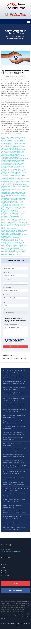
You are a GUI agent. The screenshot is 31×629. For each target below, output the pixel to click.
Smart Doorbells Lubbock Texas (11, 233)
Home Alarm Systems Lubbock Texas (12, 183)
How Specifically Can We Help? (11, 324)
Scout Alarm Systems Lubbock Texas (12, 218)
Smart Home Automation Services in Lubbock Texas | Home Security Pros (13, 483)
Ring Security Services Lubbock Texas (12, 213)
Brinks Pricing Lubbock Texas (10, 168)
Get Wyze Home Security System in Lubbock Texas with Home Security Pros (14, 511)
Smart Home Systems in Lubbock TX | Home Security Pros (13, 506)
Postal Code (6, 295)
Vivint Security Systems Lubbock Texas (13, 253)
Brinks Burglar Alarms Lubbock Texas (12, 163)
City (4, 302)
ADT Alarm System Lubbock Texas (12, 139)
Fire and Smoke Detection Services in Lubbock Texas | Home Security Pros (13, 405)
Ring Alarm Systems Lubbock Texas (12, 203)
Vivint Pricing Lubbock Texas (10, 248)
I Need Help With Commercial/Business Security (15, 321)
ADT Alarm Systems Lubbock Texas (12, 140)
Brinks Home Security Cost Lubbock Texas (14, 165)
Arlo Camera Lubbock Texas (10, 157)
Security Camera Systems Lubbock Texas (14, 222)
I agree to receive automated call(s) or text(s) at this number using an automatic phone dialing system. (15, 341)
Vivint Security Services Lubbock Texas (13, 251)
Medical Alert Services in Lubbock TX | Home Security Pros (13, 444)
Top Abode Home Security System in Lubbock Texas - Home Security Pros (13, 433)
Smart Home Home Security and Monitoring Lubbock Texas (14, 235)
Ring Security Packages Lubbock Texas (13, 212)
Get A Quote (15, 584)
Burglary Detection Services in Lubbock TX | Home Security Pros (15, 438)
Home (7, 36)
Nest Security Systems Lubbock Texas (13, 198)
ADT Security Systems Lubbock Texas (12, 153)
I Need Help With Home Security (13, 318)
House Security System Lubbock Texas (13, 194)
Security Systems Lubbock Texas (11, 228)
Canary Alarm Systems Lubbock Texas (13, 175)
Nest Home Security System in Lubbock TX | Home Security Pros (15, 467)
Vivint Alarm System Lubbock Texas (12, 241)
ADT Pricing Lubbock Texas (9, 148)
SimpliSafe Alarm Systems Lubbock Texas (14, 230)
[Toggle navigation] (28, 21)
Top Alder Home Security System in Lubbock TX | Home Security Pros (15, 489)
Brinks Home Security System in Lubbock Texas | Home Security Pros (14, 410)
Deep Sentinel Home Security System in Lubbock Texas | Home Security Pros (14, 382)
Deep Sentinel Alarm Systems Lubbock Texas (15, 178)
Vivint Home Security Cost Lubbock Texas (14, 245)
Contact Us (4, 573)
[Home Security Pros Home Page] (15, 6)
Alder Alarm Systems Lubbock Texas (12, 156)
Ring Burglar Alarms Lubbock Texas (12, 204)
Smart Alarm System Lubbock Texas (12, 232)
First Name (6, 265)
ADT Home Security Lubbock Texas (12, 145)
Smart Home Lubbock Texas (10, 238)
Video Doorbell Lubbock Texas (10, 239)
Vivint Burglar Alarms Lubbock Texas (12, 244)
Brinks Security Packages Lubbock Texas (13, 169)
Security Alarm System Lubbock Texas (13, 219)
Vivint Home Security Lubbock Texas (12, 247)
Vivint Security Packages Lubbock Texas (13, 250)
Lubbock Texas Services (17, 36)
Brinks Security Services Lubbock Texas (13, 171)
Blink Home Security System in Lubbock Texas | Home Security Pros (14, 528)
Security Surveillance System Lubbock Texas (15, 224)
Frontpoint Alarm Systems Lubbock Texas (14, 180)
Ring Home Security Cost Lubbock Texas (13, 207)
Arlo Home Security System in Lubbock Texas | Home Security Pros (13, 523)
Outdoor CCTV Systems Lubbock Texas (13, 200)
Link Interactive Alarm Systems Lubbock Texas (13, 196)
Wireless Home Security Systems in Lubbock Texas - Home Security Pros (15, 450)
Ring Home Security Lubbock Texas (12, 209)
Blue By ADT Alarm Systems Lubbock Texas (14, 159)
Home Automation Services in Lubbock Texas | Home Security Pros (13, 517)
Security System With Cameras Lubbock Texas (13, 226)
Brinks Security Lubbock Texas (10, 174)
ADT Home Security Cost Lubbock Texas (13, 143)
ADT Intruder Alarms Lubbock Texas (12, 146)
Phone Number (7, 287)
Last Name (6, 272)
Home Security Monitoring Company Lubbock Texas (15, 186)
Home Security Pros (13, 623)
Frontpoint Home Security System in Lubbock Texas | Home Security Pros (13, 455)
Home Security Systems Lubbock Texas (13, 192)
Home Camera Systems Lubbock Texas (13, 184)
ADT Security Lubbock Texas (10, 154)
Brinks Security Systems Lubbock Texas (13, 172)
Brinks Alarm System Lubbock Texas (12, 160)
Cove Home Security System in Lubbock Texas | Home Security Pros (14, 495)
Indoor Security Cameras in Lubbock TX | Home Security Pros (14, 416)
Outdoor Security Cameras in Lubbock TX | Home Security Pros (15, 478)
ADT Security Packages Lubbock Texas (13, 150)
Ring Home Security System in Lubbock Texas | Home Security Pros (14, 422)
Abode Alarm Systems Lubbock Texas (13, 137)
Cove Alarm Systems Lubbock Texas (12, 177)
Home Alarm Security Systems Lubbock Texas (15, 181)
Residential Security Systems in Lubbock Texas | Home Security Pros (14, 388)
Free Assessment (15, 591)
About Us (3, 565)
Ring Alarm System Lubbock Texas (12, 201)
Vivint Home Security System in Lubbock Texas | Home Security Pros (14, 399)
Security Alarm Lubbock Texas (10, 221)
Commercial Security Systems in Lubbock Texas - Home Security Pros (14, 472)
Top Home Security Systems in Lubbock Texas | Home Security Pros (14, 393)
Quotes (3, 567)
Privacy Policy (5, 575)
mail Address (7, 280)
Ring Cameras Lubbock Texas (10, 206)
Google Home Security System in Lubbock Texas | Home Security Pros (14, 500)
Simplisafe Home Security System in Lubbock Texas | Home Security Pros (13, 461)
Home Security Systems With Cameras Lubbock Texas (13, 189)
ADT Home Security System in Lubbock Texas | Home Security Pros (14, 371)
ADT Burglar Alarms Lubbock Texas (12, 142)
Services (3, 570)
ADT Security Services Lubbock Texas (12, 151)
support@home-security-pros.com (14, 358)
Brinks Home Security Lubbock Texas (12, 166)
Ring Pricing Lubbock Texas (9, 210)
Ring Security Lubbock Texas (10, 216)
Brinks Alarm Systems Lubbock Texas (12, 162)
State (4, 310)
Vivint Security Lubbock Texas (10, 254)
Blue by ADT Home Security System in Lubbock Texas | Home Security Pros (13, 377)
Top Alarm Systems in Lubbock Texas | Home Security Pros (14, 427)
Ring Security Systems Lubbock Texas (12, 215)
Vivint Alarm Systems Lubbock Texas (12, 242)
